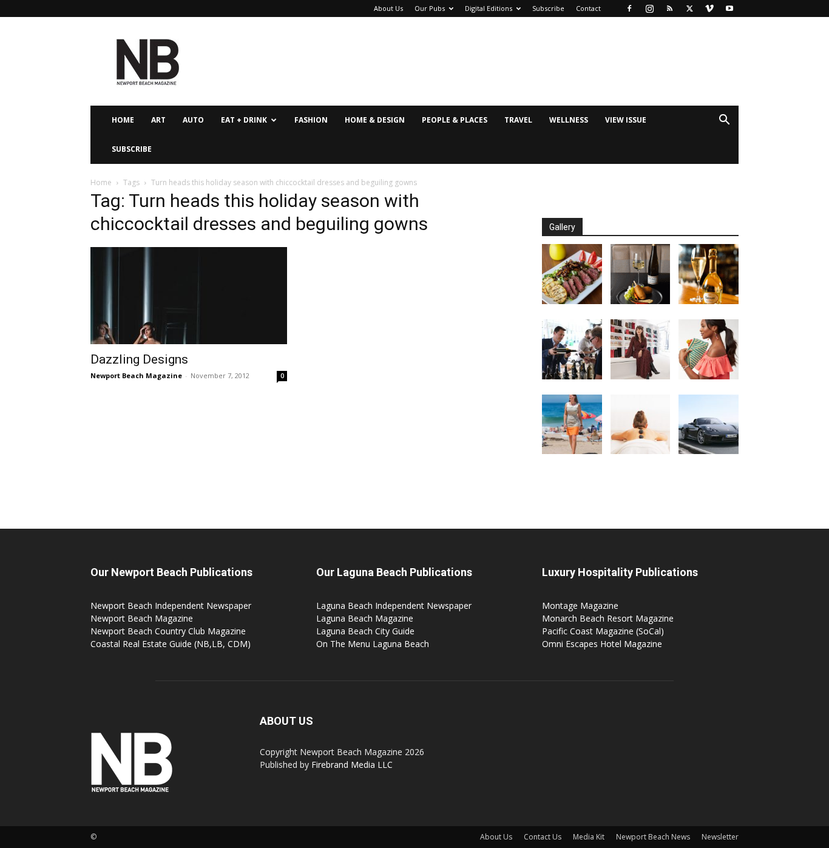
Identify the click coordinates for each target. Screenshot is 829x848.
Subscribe (548, 8)
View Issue (625, 120)
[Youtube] (729, 8)
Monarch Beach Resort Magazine (608, 618)
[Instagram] (649, 8)
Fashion (311, 120)
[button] (724, 121)
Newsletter (720, 837)
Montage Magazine (580, 605)
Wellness (568, 120)
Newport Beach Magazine (136, 375)
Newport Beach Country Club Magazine (168, 631)
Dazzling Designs (139, 359)
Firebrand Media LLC (352, 764)
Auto (193, 120)
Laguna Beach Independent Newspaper (394, 605)
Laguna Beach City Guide (365, 631)
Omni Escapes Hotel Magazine (602, 644)
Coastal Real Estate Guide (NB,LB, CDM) (170, 644)
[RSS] (669, 8)
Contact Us (542, 837)
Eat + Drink (244, 120)
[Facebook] (629, 8)
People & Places (454, 120)
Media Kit (588, 837)
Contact (588, 8)
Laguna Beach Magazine (364, 618)
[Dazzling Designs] (188, 295)
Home (123, 120)
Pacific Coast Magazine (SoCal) (603, 631)
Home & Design (375, 120)
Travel (518, 120)
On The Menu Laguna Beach (372, 644)
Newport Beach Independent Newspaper (170, 605)
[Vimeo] (709, 8)
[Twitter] (689, 8)
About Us (388, 8)
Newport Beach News (653, 837)
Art (158, 120)
